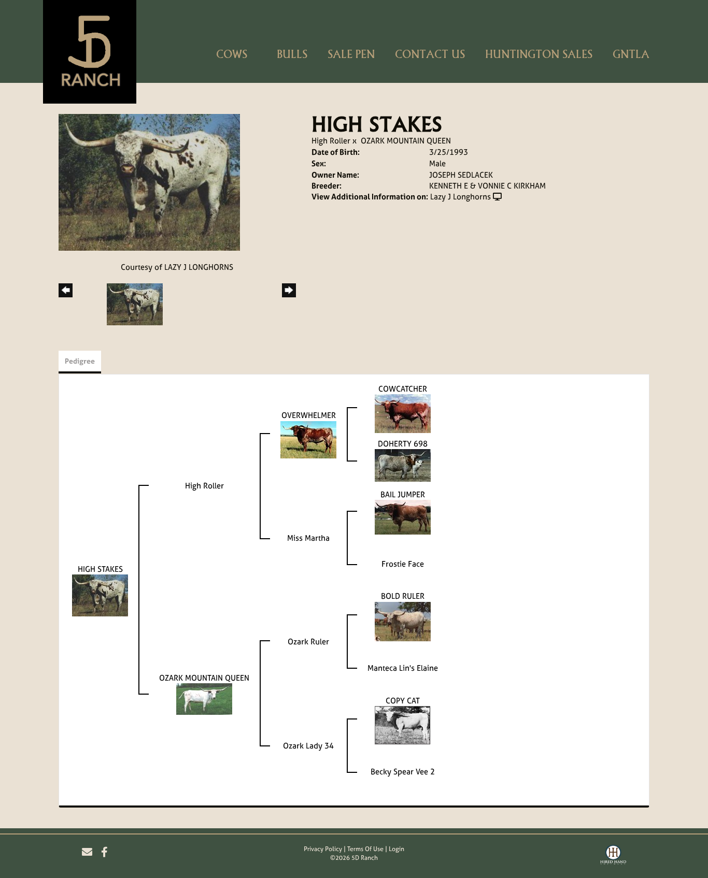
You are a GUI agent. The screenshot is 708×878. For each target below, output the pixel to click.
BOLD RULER (402, 596)
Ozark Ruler (308, 641)
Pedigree (80, 361)
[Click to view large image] (149, 181)
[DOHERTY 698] (403, 464)
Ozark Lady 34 (308, 745)
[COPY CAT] (403, 724)
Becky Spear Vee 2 (403, 771)
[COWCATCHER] (403, 413)
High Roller (330, 140)
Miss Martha (308, 537)
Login (396, 849)
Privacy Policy (323, 849)
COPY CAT (403, 700)
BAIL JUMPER (402, 494)
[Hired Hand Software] (613, 856)
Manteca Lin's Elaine (402, 668)
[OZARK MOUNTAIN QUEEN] (204, 698)
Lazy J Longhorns (460, 196)
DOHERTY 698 (403, 443)
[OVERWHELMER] (308, 439)
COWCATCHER (402, 388)
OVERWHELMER (308, 415)
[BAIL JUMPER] (403, 516)
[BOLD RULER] (403, 620)
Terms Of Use (365, 849)
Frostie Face (402, 563)
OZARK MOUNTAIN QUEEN (406, 140)
